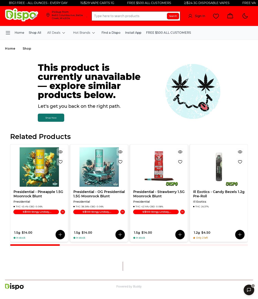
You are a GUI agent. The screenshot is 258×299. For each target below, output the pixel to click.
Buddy (137, 286)
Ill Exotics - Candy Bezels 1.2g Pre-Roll (219, 194)
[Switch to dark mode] (245, 16)
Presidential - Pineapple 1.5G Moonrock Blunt (38, 194)
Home (10, 48)
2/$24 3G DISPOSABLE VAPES (203, 3)
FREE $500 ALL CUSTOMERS (145, 3)
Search (173, 16)
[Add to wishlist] (60, 162)
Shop (27, 48)
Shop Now (51, 117)
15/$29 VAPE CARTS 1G (93, 3)
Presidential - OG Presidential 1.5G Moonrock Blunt (99, 194)
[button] (60, 234)
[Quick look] (60, 152)
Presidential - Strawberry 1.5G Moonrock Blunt (159, 194)
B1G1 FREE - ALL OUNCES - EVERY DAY (34, 3)
